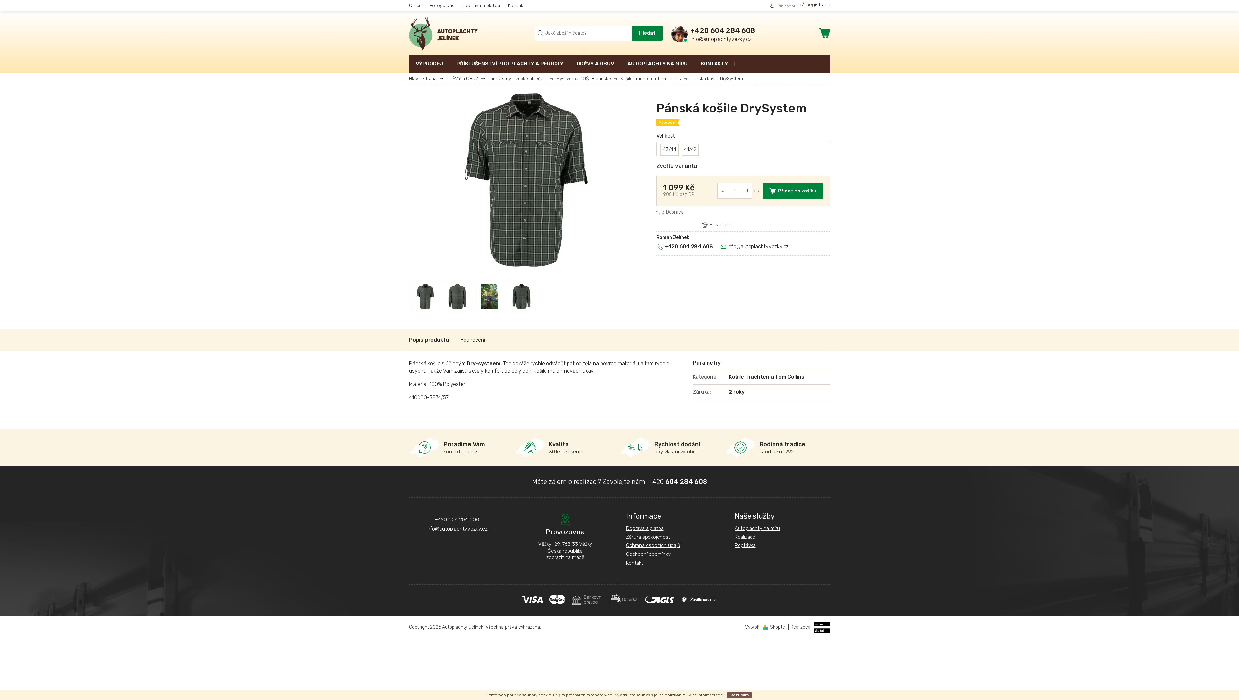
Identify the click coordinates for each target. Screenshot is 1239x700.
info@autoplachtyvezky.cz (758, 246)
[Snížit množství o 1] (722, 191)
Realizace (745, 537)
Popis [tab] (416, 340)
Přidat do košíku (797, 191)
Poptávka (745, 545)
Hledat (647, 33)
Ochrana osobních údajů (653, 545)
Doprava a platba (481, 5)
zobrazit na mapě (565, 557)
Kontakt (516, 5)
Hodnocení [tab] (472, 340)
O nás (415, 5)
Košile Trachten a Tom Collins (766, 377)
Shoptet (778, 627)
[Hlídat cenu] (717, 224)
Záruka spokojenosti (648, 537)
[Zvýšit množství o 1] (747, 191)
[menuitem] (429, 64)
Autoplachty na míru (757, 528)
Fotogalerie (442, 5)
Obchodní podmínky (648, 554)
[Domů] (425, 79)
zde (719, 695)
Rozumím (739, 695)
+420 (677, 481)
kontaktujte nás (464, 448)
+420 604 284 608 (688, 246)
